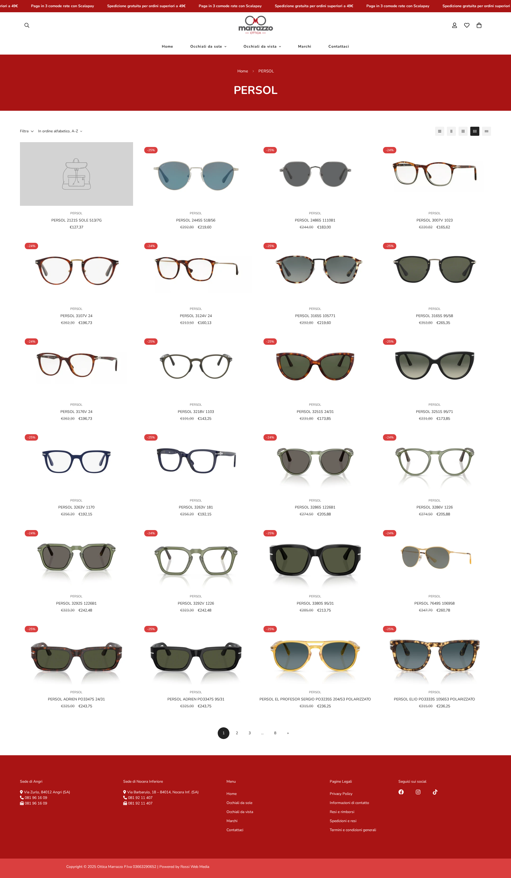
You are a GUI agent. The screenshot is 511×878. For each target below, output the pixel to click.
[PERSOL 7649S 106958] (434, 557)
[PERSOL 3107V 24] (76, 270)
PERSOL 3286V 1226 (435, 507)
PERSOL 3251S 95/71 (434, 411)
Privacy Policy (341, 793)
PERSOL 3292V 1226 (196, 603)
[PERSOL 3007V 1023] (434, 174)
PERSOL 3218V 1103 (196, 411)
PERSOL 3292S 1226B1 (76, 603)
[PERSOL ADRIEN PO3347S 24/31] (76, 653)
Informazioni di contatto (349, 802)
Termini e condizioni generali (353, 829)
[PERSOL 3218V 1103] (196, 365)
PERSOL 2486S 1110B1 (315, 220)
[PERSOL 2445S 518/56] (196, 174)
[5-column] (486, 131)
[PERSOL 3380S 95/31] (315, 557)
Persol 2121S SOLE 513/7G (76, 220)
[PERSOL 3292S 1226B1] (76, 557)
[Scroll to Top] (500, 849)
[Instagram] (418, 792)
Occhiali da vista (260, 46)
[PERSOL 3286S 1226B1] (315, 461)
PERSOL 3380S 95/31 (315, 603)
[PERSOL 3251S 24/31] (315, 365)
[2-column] (451, 131)
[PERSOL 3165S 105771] (315, 270)
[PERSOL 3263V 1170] (76, 461)
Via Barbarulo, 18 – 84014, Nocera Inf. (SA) (163, 792)
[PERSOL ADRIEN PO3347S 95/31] (196, 653)
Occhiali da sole (206, 46)
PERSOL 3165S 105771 (315, 315)
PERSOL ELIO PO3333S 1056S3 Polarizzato (434, 698)
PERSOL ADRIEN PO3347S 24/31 (76, 698)
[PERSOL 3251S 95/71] (434, 365)
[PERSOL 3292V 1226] (196, 557)
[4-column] (474, 131)
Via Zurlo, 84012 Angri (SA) (47, 792)
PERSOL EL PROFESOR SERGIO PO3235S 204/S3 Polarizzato (315, 698)
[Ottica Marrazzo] (255, 25)
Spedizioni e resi (343, 820)
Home (167, 46)
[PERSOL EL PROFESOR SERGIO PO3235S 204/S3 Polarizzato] (315, 653)
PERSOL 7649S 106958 (434, 603)
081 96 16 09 (36, 797)
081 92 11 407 (140, 797)
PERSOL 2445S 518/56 (195, 220)
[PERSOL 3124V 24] (196, 270)
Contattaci (338, 46)
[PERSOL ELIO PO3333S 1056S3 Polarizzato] (434, 653)
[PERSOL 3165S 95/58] (434, 270)
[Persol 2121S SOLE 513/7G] (76, 174)
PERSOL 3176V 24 (76, 411)
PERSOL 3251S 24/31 (315, 411)
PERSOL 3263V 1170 (76, 507)
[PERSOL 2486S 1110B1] (315, 174)
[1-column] (439, 131)
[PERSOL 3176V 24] (76, 365)
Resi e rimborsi (342, 811)
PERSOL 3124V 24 (196, 315)
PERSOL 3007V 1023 (435, 220)
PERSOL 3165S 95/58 (434, 315)
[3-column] (463, 131)
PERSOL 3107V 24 (76, 315)
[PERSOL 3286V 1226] (434, 461)
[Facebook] (401, 792)
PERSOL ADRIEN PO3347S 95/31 (195, 698)
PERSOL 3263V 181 (196, 507)
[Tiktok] (435, 792)
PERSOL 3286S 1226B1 (315, 507)
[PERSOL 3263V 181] (196, 461)
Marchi (304, 46)
